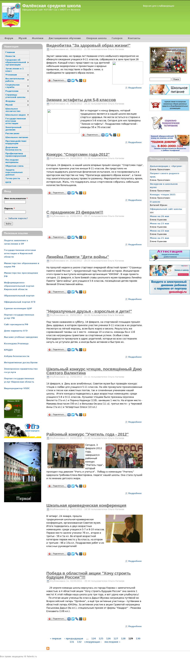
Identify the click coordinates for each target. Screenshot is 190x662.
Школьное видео (15, 115)
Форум (8, 38)
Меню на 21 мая (159, 238)
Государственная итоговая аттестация (15, 121)
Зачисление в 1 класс (14, 69)
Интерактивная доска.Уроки (20, 362)
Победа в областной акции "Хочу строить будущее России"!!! (88, 575)
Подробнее (135, 88)
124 (93, 638)
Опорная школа (96, 38)
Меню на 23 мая (159, 223)
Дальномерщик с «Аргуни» (166, 166)
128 (123, 638)
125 (101, 638)
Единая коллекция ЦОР (18, 308)
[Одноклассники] (85, 80)
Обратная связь (14, 166)
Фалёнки (37, 38)
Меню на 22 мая (159, 231)
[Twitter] (73, 80)
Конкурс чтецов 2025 (163, 194)
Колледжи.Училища (16, 343)
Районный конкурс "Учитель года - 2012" (87, 434)
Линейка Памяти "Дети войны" (77, 257)
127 (116, 638)
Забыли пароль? (18, 218)
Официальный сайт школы (166, 209)
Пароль (9, 208)
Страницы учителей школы (15, 96)
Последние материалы (12, 161)
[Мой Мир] (81, 80)
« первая (55, 638)
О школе (155, 202)
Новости (10, 56)
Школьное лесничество (12, 110)
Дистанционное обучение (65, 38)
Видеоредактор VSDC (17, 388)
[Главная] (11, 15)
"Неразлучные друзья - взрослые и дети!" (89, 311)
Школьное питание (16, 137)
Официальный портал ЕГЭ (19, 302)
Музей (23, 38)
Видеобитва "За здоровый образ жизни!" (88, 45)
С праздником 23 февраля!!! (74, 212)
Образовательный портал (19, 295)
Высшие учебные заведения (21, 337)
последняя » (112, 642)
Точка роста (12, 178)
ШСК (8, 182)
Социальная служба (12, 86)
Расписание (12, 133)
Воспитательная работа (14, 79)
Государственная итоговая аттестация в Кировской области (20, 253)
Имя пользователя (16, 198)
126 (108, 638)
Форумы (10, 101)
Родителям (11, 91)
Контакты (134, 38)
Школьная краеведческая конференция (86, 505)
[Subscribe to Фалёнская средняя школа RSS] (47, 649)
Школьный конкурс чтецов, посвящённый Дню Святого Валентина (94, 371)
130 (138, 638)
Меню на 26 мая (159, 216)
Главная (10, 52)
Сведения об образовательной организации (15, 62)
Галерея (117, 38)
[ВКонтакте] (69, 80)
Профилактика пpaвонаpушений (15, 154)
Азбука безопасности (16, 356)
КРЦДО (8, 350)
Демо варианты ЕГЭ (15, 331)
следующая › (92, 642)
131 (72, 642)
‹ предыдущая (73, 638)
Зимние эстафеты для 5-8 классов (81, 100)
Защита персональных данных (14, 172)
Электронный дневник (13, 128)
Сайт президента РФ (16, 324)
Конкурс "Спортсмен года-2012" (78, 154)
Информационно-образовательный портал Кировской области (19, 286)
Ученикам (11, 75)
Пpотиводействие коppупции (15, 142)
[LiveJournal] (77, 80)
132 (79, 642)
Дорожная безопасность (13, 148)
